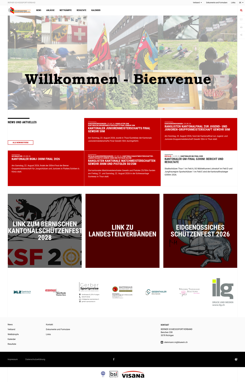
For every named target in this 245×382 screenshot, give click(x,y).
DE (240, 3)
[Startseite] (21, 10)
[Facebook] (113, 359)
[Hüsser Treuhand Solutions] (189, 292)
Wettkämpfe (66, 10)
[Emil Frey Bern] (105, 374)
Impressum (13, 359)
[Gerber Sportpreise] (89, 292)
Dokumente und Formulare (216, 3)
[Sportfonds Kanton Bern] (55, 292)
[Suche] (241, 10)
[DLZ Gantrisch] (22, 292)
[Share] (241, 35)
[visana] (133, 374)
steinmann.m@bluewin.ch (176, 342)
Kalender (95, 10)
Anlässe (50, 10)
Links (233, 3)
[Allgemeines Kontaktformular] (241, 19)
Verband (196, 3)
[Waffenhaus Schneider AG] (122, 292)
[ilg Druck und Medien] (223, 292)
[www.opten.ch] (236, 359)
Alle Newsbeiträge (20, 142)
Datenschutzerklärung (35, 359)
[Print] (241, 27)
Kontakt (49, 324)
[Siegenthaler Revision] (156, 292)
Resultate (81, 10)
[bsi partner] (115, 374)
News (38, 10)
